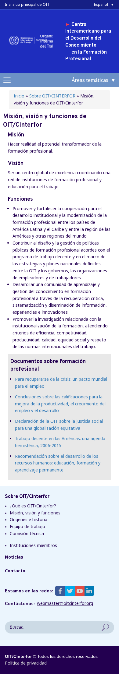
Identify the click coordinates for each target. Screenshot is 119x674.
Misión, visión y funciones (35, 513)
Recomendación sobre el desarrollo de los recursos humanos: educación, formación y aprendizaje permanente (57, 463)
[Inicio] (29, 44)
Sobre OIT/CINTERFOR (52, 96)
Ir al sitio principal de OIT (27, 4)
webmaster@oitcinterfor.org (65, 603)
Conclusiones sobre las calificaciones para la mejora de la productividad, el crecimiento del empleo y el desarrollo (60, 403)
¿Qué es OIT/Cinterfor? (33, 506)
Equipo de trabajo (27, 526)
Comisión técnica (27, 533)
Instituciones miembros (33, 545)
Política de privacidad (26, 663)
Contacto (15, 570)
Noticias (14, 557)
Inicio (19, 96)
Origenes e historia (28, 519)
